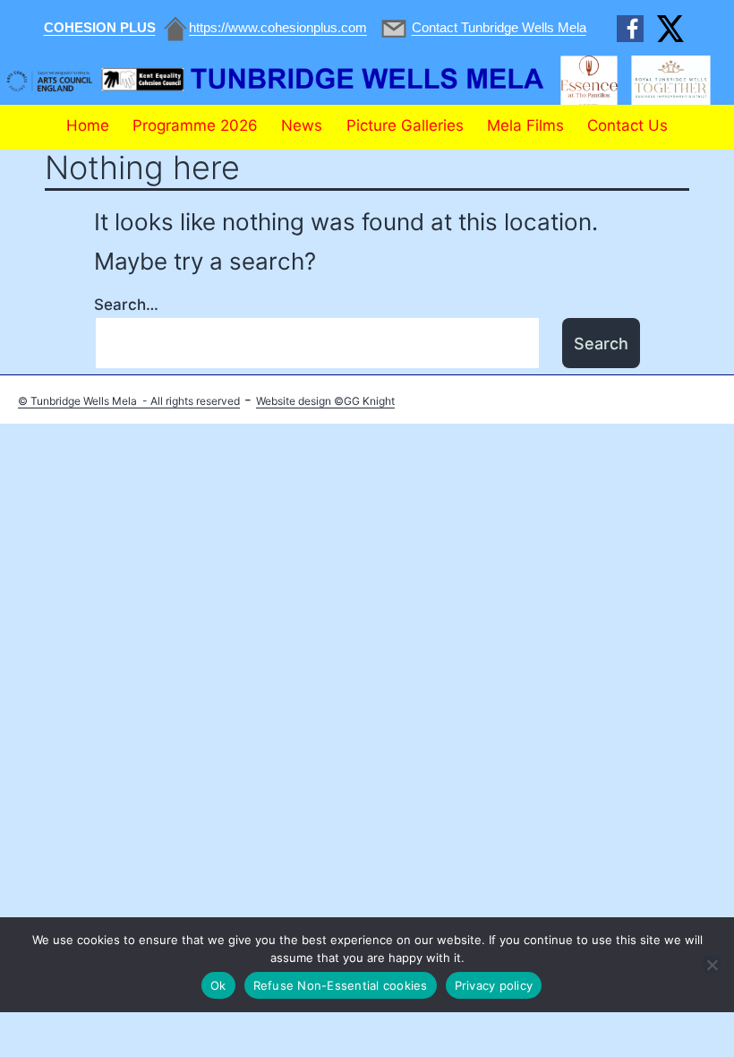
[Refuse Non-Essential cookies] (712, 965)
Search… (126, 305)
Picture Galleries (405, 125)
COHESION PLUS (100, 27)
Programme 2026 (195, 125)
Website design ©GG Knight (325, 401)
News (301, 125)
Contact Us (627, 125)
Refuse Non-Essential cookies (340, 985)
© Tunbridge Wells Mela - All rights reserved (129, 401)
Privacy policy (494, 985)
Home (87, 125)
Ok (218, 985)
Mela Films (525, 125)
